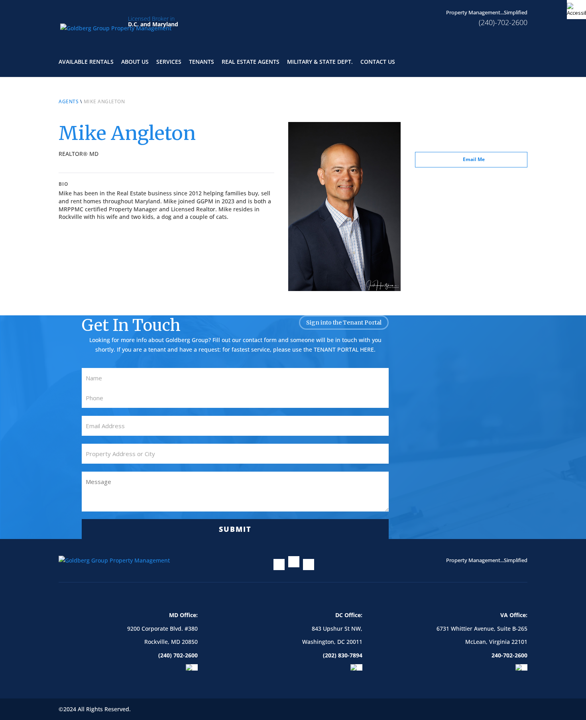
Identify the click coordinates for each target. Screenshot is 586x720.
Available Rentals (86, 62)
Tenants (201, 62)
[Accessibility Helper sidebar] (576, 9)
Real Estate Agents (250, 62)
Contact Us (377, 62)
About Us (135, 62)
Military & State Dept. (320, 62)
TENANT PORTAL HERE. (345, 349)
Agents (69, 101)
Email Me (474, 159)
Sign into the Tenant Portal (343, 322)
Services (168, 62)
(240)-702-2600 (503, 22)
